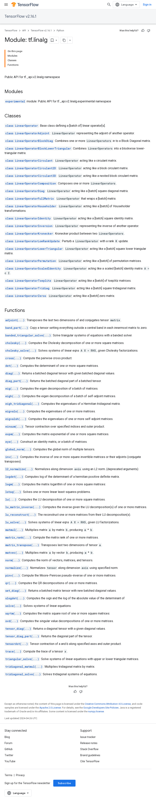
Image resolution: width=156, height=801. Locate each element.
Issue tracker (88, 737)
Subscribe (64, 783)
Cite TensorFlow (89, 761)
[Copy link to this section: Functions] (29, 310)
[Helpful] (143, 30)
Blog (7, 737)
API (24, 30)
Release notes (88, 743)
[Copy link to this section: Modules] (26, 92)
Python (60, 30)
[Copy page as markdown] (64, 40)
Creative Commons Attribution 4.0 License (108, 703)
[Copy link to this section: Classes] (25, 116)
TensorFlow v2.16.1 (20, 16)
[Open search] (109, 4)
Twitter (9, 755)
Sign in (147, 4)
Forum (8, 743)
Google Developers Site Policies (101, 707)
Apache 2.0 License (50, 707)
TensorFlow (11, 30)
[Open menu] (6, 4)
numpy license (96, 711)
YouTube (10, 761)
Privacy (20, 775)
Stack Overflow (89, 749)
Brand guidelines (90, 755)
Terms (8, 775)
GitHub (9, 749)
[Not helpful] (148, 30)
